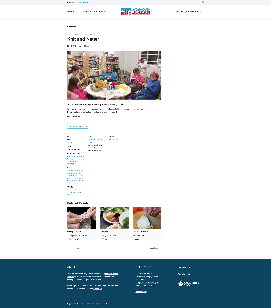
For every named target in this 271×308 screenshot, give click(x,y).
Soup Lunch (154, 248)
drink (80, 175)
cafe (82, 170)
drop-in (69, 178)
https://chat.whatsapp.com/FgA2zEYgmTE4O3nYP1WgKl (76, 192)
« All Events (72, 26)
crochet (75, 175)
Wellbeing (70, 164)
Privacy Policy (141, 292)
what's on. (97, 289)
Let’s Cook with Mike (140, 232)
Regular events (78, 159)
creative (70, 175)
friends (81, 178)
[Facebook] (203, 2)
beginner (77, 170)
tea (68, 183)
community (74, 173)
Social (80, 161)
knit (68, 180)
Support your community (189, 11)
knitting (72, 180)
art (72, 170)
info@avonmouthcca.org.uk (147, 283)
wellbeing (79, 183)
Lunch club (104, 232)
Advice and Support (73, 156)
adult (69, 170)
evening (75, 178)
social (81, 180)
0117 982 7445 (81, 2)
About (86, 11)
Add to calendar (78, 126)
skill (77, 180)
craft (80, 173)
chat (68, 173)
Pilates (76, 248)
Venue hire (99, 11)
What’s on (72, 11)
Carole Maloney (113, 139)
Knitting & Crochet (74, 232)
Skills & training (72, 161)
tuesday (72, 183)
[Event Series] (78, 239)
